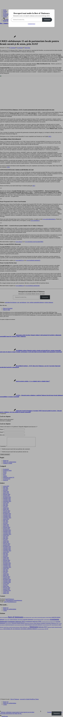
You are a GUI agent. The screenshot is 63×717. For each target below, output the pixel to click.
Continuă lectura (31, 23)
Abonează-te (47, 19)
